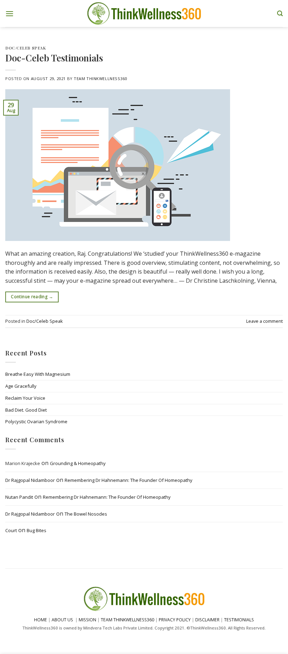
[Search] (280, 13)
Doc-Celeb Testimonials (54, 58)
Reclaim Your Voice (25, 398)
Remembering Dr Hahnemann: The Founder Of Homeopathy (128, 480)
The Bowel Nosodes (86, 514)
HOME (40, 620)
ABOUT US (62, 620)
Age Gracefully (21, 386)
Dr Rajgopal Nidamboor (30, 480)
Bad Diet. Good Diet (26, 410)
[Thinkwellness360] (144, 13)
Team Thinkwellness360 (100, 78)
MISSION (88, 620)
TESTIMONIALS (239, 620)
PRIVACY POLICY (175, 620)
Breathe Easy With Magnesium (37, 374)
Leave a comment (264, 321)
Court (11, 531)
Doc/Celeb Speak (25, 48)
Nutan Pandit (19, 497)
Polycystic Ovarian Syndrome (36, 422)
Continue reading (32, 297)
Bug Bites (36, 531)
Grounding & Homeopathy (78, 463)
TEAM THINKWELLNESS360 (127, 620)
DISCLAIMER (207, 620)
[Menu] (9, 13)
